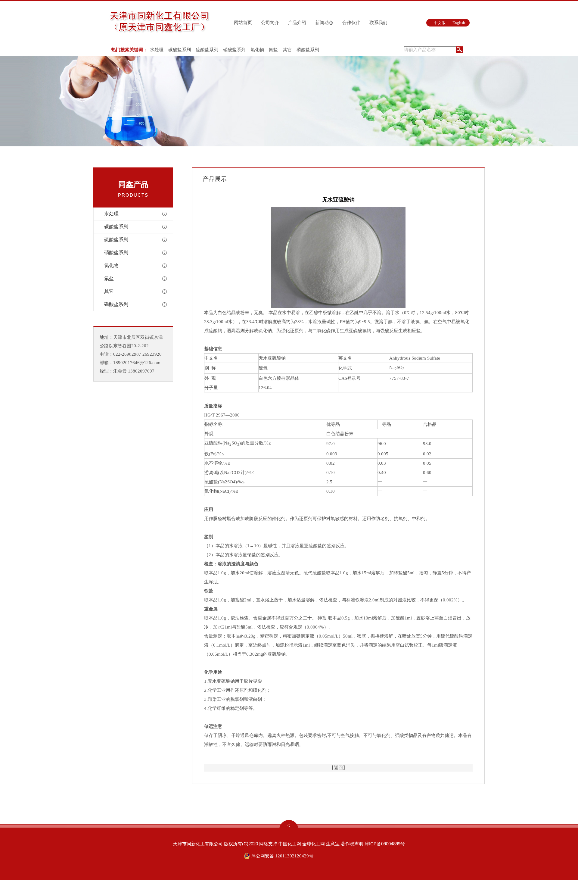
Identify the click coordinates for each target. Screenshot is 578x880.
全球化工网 (313, 843)
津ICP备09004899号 (385, 843)
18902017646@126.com (136, 362)
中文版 (440, 22)
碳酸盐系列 (179, 49)
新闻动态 (324, 22)
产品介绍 (297, 22)
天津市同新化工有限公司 (198, 843)
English (458, 22)
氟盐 (273, 49)
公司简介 (270, 22)
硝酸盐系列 (234, 49)
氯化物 (257, 49)
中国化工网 (289, 843)
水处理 (156, 49)
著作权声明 (352, 843)
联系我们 (378, 22)
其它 (287, 49)
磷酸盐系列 (308, 49)
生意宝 (333, 843)
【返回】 (338, 767)
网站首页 (243, 22)
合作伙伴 (351, 22)
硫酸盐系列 (207, 49)
